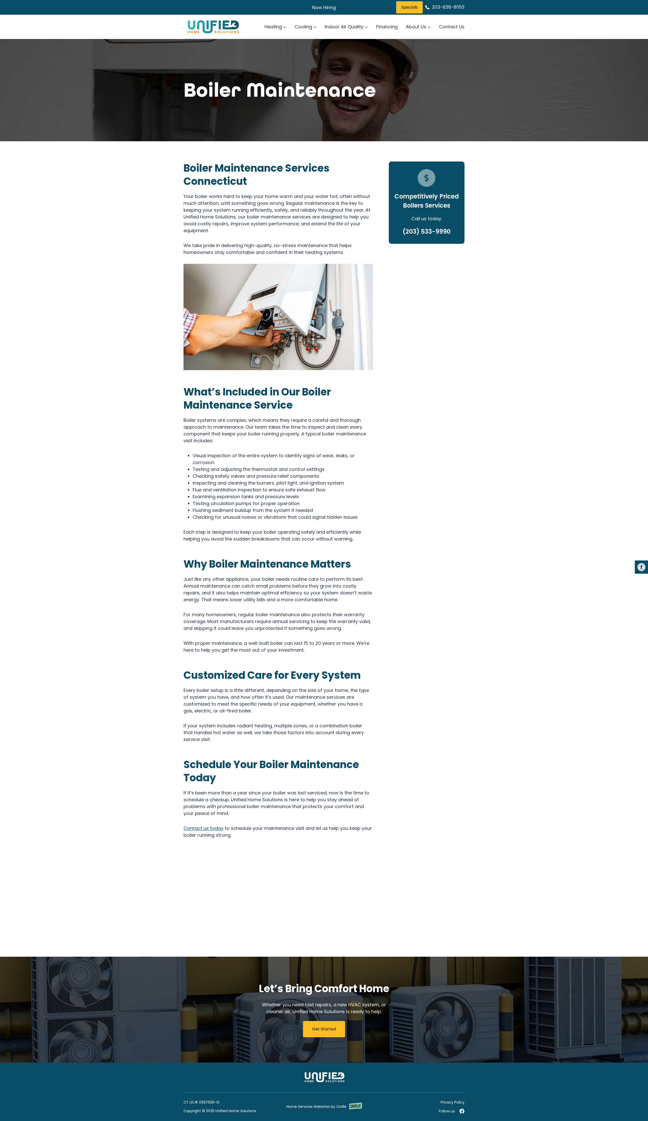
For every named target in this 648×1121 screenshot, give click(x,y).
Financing (387, 27)
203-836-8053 (448, 7)
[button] (641, 567)
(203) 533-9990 (426, 231)
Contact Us (451, 27)
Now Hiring (324, 7)
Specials (409, 7)
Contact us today (204, 828)
